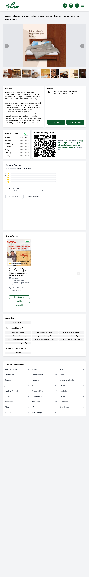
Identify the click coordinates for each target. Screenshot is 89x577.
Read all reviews (33, 197)
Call (57, 122)
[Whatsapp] (77, 5)
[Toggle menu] (82, 5)
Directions (76, 122)
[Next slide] (82, 46)
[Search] (65, 5)
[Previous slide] (7, 46)
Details (18, 305)
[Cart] (71, 5)
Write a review (14, 197)
